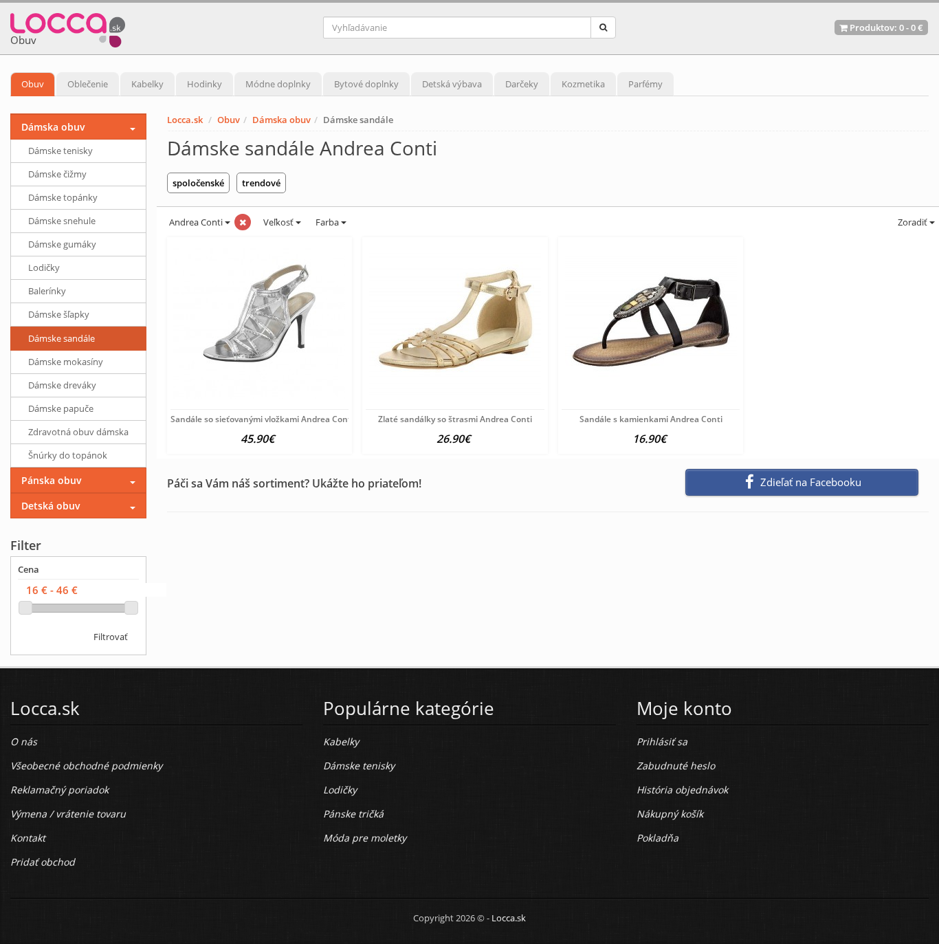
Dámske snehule (62, 221)
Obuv (32, 84)
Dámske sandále (61, 338)
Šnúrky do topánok (67, 455)
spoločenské (198, 183)
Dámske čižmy (57, 174)
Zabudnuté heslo (676, 765)
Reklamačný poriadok (59, 789)
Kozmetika (583, 84)
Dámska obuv (281, 119)
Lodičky (44, 267)
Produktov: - (885, 27)
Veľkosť (278, 222)
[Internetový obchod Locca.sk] (67, 27)
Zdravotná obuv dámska (78, 432)
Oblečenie (87, 84)
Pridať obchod (42, 861)
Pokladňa (657, 837)
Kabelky (147, 84)
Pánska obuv (51, 480)
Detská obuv (50, 505)
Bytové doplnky (366, 84)
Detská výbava (452, 84)
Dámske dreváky (62, 385)
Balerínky (47, 291)
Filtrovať (110, 636)
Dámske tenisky (60, 150)
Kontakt (27, 837)
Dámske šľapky (58, 314)
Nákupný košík (670, 813)
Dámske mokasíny (65, 361)
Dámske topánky (63, 197)
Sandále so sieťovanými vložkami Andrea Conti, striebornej (285, 419)
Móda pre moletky (364, 837)
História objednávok (682, 789)
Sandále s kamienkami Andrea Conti (650, 419)
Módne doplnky (278, 84)
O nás (23, 741)
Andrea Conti (196, 222)
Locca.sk (185, 119)
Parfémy (645, 84)
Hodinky (204, 84)
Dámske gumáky (62, 244)
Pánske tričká (353, 813)
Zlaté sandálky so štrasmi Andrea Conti (455, 419)
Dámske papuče (60, 408)
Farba (328, 222)
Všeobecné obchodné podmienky (86, 765)
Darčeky (521, 84)
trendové (261, 183)
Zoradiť (912, 222)
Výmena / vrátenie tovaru (68, 813)
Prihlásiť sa (662, 741)
